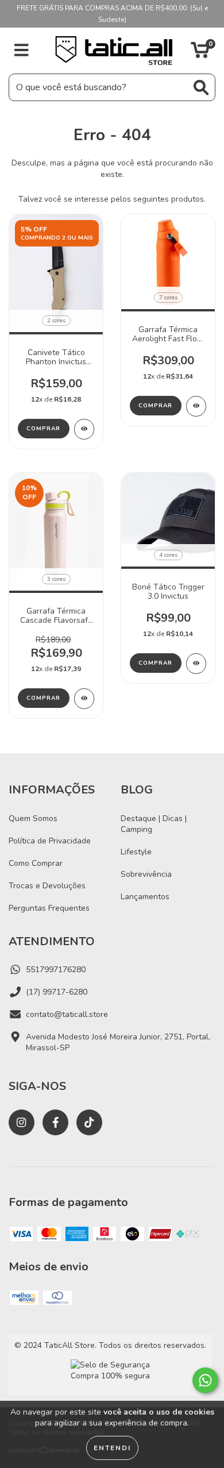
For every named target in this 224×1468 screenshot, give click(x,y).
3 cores (56, 579)
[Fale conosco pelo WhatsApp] (205, 1380)
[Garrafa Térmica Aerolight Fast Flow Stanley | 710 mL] (196, 406)
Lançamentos (145, 896)
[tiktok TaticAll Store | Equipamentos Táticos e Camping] (89, 1122)
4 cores (168, 555)
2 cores (56, 321)
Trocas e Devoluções (47, 885)
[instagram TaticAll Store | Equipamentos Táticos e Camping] (21, 1122)
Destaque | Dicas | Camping (154, 824)
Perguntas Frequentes (49, 908)
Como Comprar (36, 863)
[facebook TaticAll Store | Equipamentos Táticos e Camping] (55, 1122)
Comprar (43, 429)
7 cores (168, 298)
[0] (200, 53)
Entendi (112, 1447)
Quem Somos (33, 818)
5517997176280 (56, 969)
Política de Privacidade (50, 840)
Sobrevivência (146, 874)
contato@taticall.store (67, 1014)
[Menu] (21, 50)
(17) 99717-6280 (56, 992)
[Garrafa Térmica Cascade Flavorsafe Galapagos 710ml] (84, 698)
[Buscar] (201, 87)
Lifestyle (136, 851)
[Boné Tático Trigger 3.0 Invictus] (196, 663)
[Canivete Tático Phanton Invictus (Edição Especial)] (84, 429)
